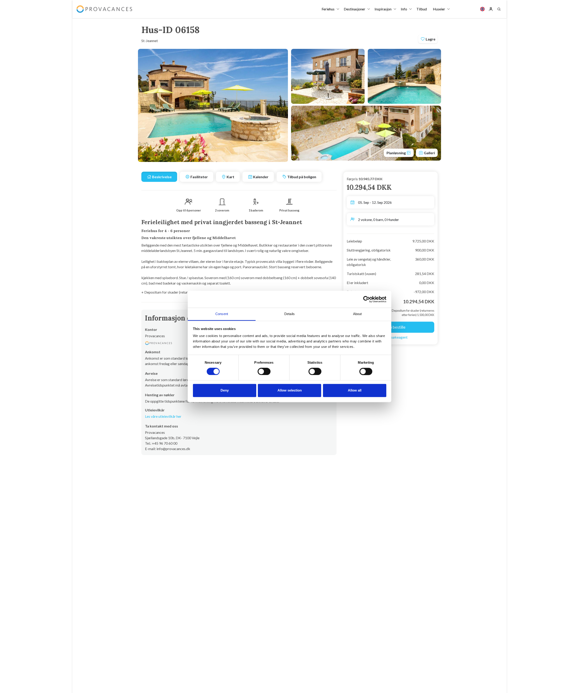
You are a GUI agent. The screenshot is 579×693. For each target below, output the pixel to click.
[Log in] (491, 9)
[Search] (499, 9)
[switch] (264, 371)
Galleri (429, 153)
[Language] (482, 9)
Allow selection (290, 390)
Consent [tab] (221, 314)
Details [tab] (289, 314)
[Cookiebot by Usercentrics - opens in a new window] (366, 299)
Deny (225, 390)
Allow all (354, 390)
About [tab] (357, 314)
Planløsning (396, 153)
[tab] (159, 177)
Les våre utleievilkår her (163, 416)
